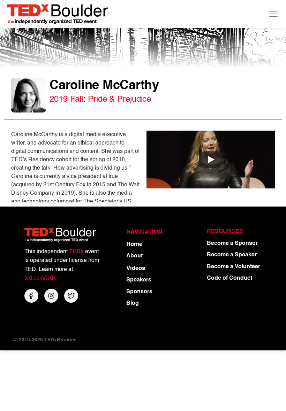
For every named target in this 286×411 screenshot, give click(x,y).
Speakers (138, 280)
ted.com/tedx (40, 278)
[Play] (211, 159)
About (134, 256)
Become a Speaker (232, 255)
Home (134, 244)
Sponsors (139, 292)
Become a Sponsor (232, 243)
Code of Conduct (229, 278)
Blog (132, 303)
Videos (135, 268)
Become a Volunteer (233, 267)
